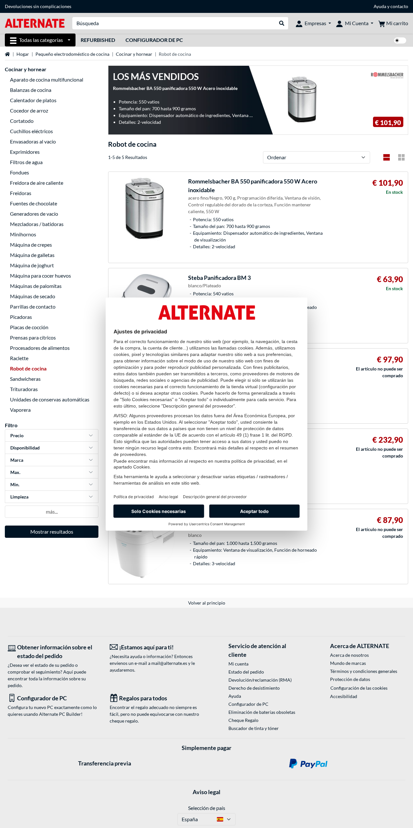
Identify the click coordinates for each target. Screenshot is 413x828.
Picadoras (21, 317)
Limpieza (19, 496)
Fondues (19, 172)
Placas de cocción (29, 327)
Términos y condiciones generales (363, 671)
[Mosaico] (401, 157)
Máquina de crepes (31, 244)
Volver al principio (206, 603)
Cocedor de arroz (29, 110)
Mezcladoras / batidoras (37, 224)
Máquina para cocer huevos (40, 275)
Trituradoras (24, 389)
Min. (14, 484)
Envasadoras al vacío (33, 141)
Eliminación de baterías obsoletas (261, 712)
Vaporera (20, 410)
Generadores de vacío (34, 214)
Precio (17, 435)
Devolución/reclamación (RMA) (260, 680)
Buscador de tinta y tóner (253, 728)
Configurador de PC (154, 40)
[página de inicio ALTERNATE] (35, 22)
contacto (399, 6)
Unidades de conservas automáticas (49, 399)
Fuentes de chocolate (33, 203)
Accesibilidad (343, 696)
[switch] (400, 40)
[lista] (386, 157)
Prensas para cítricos (33, 337)
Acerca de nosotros (349, 655)
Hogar (22, 54)
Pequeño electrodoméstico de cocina (72, 54)
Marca (16, 460)
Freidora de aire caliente (36, 183)
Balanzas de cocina (30, 90)
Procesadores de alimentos (40, 348)
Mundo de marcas (348, 663)
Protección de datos (350, 679)
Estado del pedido (246, 672)
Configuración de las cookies (359, 688)
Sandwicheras (25, 379)
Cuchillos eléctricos (31, 131)
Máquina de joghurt (32, 265)
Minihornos (23, 234)
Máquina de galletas (32, 255)
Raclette (19, 358)
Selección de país (206, 808)
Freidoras (20, 193)
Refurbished (98, 40)
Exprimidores (25, 152)
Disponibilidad (25, 447)
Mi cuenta (238, 663)
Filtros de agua (26, 162)
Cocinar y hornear (134, 54)
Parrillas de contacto (32, 306)
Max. (15, 472)
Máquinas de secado (32, 296)
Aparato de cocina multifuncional (46, 79)
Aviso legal (206, 791)
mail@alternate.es (169, 663)
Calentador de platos (33, 100)
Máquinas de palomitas (36, 286)
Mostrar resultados (51, 531)
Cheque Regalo (243, 720)
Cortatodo (22, 121)
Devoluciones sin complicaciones (38, 6)
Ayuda (380, 6)
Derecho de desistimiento (254, 688)
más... (52, 511)
